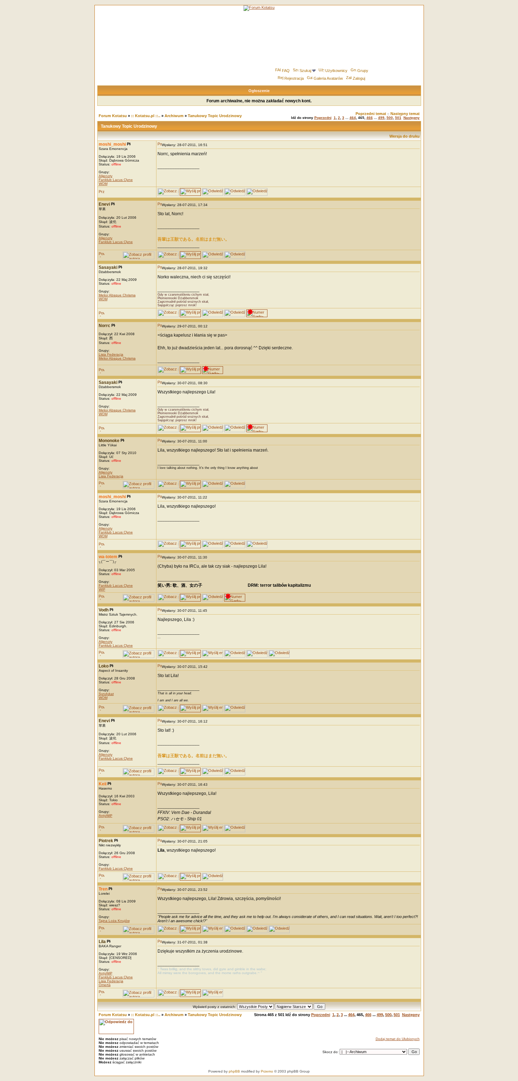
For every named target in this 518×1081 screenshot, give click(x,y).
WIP (102, 589)
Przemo (267, 1071)
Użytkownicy (336, 70)
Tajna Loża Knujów (114, 921)
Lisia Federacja (111, 354)
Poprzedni (323, 118)
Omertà (105, 985)
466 (369, 118)
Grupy (362, 70)
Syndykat (106, 694)
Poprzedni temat (371, 113)
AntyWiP (105, 815)
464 (353, 118)
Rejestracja (294, 78)
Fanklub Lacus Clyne (116, 180)
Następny (411, 118)
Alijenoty (105, 176)
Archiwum (174, 116)
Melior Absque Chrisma (117, 295)
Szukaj (305, 70)
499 (381, 118)
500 (390, 118)
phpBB (234, 1071)
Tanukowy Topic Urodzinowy (215, 116)
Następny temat (405, 113)
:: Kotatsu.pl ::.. (145, 116)
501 (398, 118)
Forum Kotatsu (113, 116)
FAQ (286, 70)
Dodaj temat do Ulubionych (398, 1039)
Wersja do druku (404, 136)
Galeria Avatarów (328, 78)
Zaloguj (359, 78)
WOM (103, 184)
